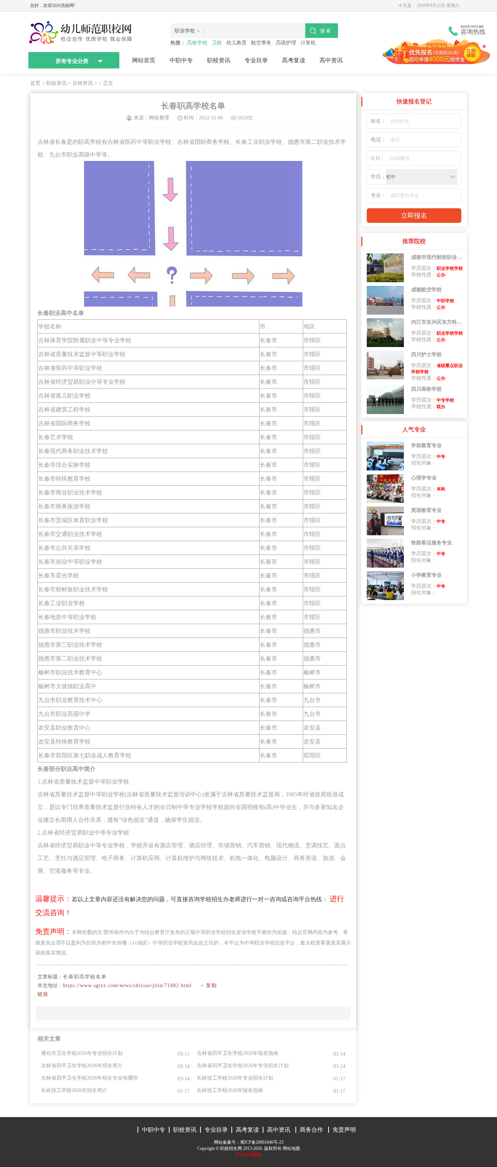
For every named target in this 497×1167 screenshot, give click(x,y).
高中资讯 (331, 60)
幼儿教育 (236, 43)
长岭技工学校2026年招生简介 (74, 1090)
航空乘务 (261, 43)
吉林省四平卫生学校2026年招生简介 (82, 1065)
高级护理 (286, 43)
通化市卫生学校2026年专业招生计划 (82, 1053)
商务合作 (311, 1130)
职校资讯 (218, 60)
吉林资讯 (82, 83)
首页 (35, 83)
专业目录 (256, 60)
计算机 (308, 43)
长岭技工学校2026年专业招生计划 (235, 1078)
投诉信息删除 (248, 1154)
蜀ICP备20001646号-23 (261, 1142)
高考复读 (293, 60)
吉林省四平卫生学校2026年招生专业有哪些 (89, 1078)
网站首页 (143, 60)
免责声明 (344, 1130)
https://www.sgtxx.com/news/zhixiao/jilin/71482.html (127, 985)
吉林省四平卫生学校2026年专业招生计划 (243, 1065)
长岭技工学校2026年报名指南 (230, 1090)
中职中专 (181, 60)
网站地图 (291, 1148)
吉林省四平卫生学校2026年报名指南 (237, 1053)
